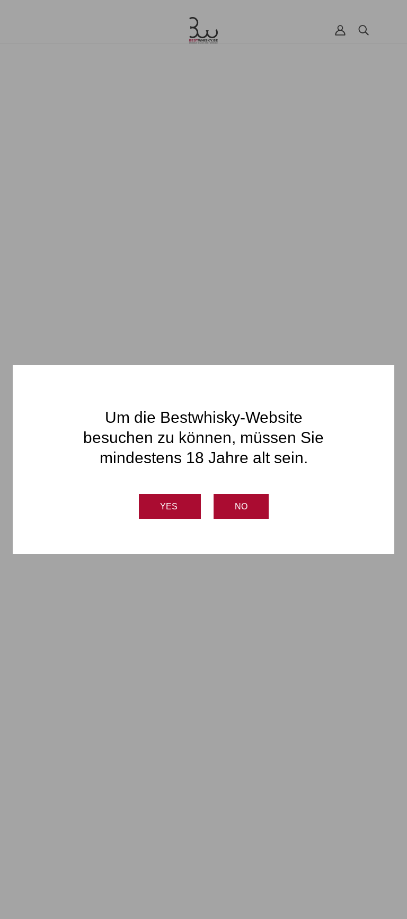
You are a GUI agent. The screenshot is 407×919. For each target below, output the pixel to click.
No (241, 506)
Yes (170, 506)
